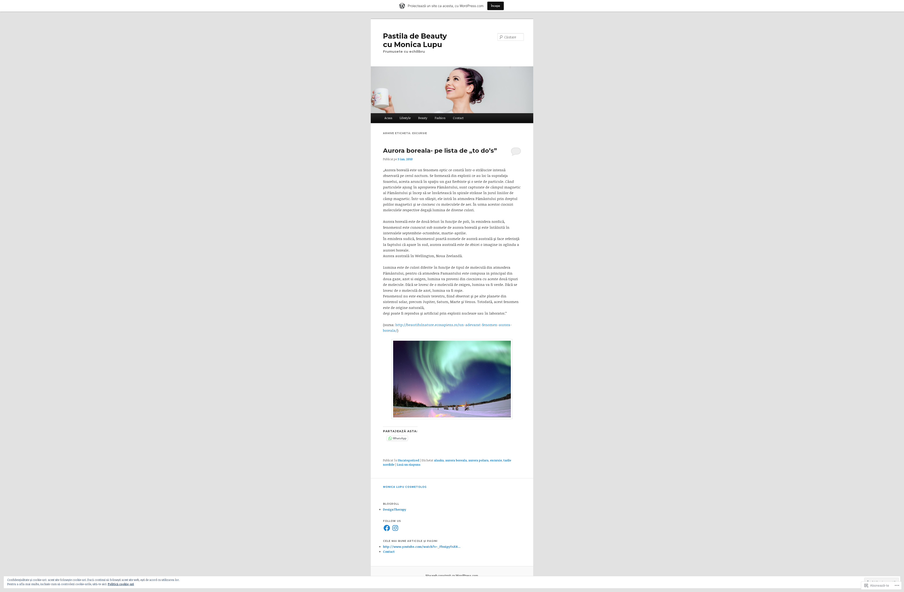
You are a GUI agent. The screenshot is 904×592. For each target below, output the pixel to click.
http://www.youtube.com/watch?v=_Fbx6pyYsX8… (421, 546)
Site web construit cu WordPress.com (451, 575)
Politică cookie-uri (121, 584)
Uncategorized (408, 460)
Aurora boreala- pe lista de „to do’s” (440, 150)
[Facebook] (387, 528)
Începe (495, 6)
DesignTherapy (394, 509)
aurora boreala (456, 460)
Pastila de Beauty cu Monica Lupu (415, 40)
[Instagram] (395, 528)
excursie (496, 460)
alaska (439, 460)
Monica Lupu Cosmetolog (405, 486)
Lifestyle (405, 118)
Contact (458, 118)
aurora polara (478, 460)
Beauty (422, 118)
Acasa (388, 118)
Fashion (440, 118)
